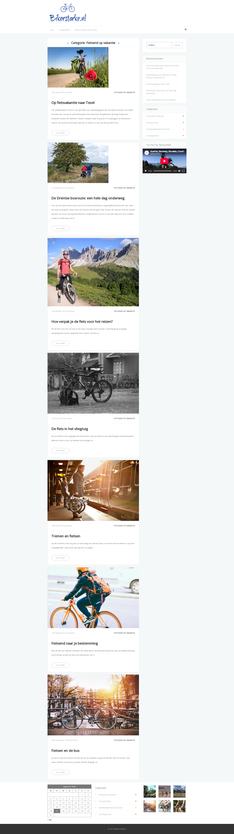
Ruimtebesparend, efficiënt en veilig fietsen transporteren (161, 76)
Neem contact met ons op (86, 30)
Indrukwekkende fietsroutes (158, 129)
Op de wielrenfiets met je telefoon (161, 100)
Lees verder (60, 133)
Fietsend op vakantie (124, 92)
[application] (164, 161)
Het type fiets (152, 122)
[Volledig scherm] (183, 171)
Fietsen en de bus (65, 750)
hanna (69, 92)
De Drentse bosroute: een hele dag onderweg (88, 198)
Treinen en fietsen (65, 536)
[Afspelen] (146, 171)
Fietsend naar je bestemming (74, 643)
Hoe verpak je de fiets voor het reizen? (82, 321)
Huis (52, 30)
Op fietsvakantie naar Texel (73, 102)
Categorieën (64, 30)
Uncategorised (152, 135)
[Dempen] (179, 171)
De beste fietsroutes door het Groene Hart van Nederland (162, 67)
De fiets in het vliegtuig (69, 428)
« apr (50, 819)
